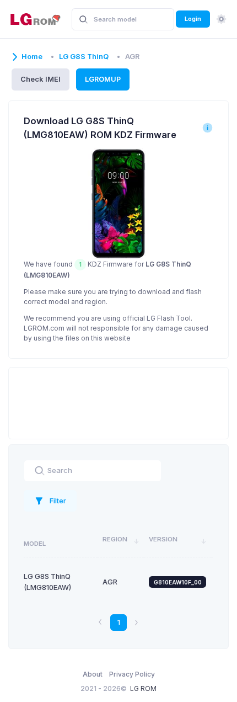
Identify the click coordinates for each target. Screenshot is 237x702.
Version (163, 539)
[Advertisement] (118, 401)
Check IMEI (40, 79)
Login (193, 19)
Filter (58, 500)
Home (31, 56)
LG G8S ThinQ (84, 56)
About (93, 674)
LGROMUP (103, 79)
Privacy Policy (132, 674)
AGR (110, 582)
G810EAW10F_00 (178, 582)
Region (115, 539)
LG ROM (143, 688)
